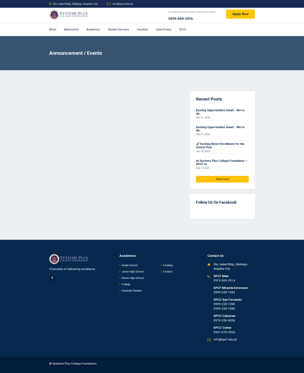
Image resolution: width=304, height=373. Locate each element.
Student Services (119, 29)
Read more (222, 179)
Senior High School (133, 278)
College (126, 284)
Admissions (72, 29)
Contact (167, 271)
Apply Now (240, 14)
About (53, 29)
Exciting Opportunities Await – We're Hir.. (220, 112)
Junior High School (133, 271)
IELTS (182, 29)
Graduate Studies (132, 290)
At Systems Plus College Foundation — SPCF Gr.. (221, 162)
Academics (94, 29)
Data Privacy (164, 29)
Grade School (129, 265)
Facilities (143, 29)
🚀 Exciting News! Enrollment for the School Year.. (220, 145)
